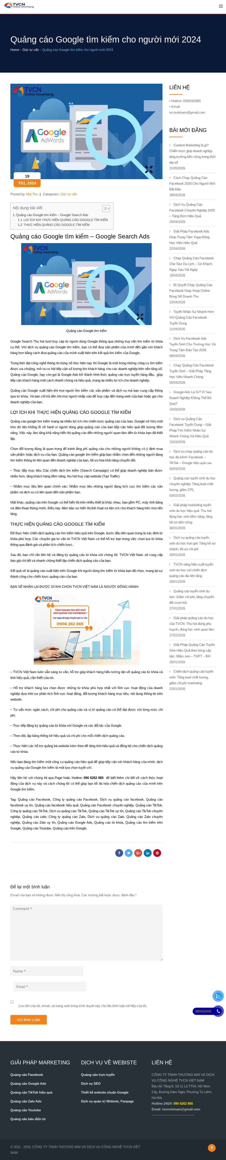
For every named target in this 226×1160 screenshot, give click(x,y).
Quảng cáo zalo (34, 817)
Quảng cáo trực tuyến (98, 1075)
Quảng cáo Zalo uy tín (38, 822)
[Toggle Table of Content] (104, 208)
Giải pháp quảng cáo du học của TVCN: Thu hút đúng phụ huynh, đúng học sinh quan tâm (191, 623)
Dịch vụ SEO (91, 1083)
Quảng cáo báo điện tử (28, 1119)
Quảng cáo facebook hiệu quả (56, 805)
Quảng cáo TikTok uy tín (106, 811)
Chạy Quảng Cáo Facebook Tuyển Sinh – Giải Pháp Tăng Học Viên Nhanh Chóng (191, 371)
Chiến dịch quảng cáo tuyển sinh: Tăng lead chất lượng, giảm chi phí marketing (191, 677)
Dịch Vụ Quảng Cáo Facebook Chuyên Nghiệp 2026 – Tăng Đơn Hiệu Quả (192, 210)
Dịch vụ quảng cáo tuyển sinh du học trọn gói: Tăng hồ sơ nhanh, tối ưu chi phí (192, 543)
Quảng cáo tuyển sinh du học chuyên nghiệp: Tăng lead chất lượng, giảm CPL (192, 484)
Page (58, 778)
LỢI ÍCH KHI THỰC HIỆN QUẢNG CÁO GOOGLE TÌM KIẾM (66, 220)
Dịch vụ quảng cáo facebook (122, 799)
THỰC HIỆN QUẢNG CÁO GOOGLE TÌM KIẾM (57, 225)
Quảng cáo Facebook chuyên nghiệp (107, 805)
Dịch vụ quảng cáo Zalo (106, 817)
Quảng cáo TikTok (149, 805)
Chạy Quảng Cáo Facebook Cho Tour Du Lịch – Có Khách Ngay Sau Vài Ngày (191, 263)
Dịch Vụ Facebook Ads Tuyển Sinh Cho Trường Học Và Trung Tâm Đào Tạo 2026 (192, 344)
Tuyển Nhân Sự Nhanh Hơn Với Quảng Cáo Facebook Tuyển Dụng (191, 317)
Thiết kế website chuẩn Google (104, 1092)
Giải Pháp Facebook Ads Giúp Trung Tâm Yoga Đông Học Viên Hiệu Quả (189, 237)
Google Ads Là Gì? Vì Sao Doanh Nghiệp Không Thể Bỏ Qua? (190, 397)
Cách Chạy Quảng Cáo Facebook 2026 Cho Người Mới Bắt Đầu (192, 183)
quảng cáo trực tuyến (123, 374)
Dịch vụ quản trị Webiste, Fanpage (107, 1101)
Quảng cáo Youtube (25, 1110)
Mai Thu (32, 194)
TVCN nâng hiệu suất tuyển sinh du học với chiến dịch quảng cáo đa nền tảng (191, 570)
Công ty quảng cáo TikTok (29, 811)
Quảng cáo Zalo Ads (25, 1101)
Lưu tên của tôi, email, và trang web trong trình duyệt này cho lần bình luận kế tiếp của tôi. (83, 1006)
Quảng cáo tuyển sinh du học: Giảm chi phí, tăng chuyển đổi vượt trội (191, 596)
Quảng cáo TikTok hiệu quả (31, 1092)
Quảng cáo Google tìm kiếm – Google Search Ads (52, 215)
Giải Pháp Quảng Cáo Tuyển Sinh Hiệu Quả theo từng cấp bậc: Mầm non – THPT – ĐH (192, 650)
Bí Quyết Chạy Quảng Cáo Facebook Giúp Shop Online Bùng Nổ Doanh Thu (190, 290)
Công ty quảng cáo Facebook (75, 799)
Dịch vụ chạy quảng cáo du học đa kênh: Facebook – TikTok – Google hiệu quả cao (191, 457)
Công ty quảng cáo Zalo (67, 817)
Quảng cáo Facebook (34, 799)
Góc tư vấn (68, 194)
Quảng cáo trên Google (69, 828)
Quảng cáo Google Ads (74, 822)
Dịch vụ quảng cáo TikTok (68, 811)
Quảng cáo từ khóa (108, 822)
